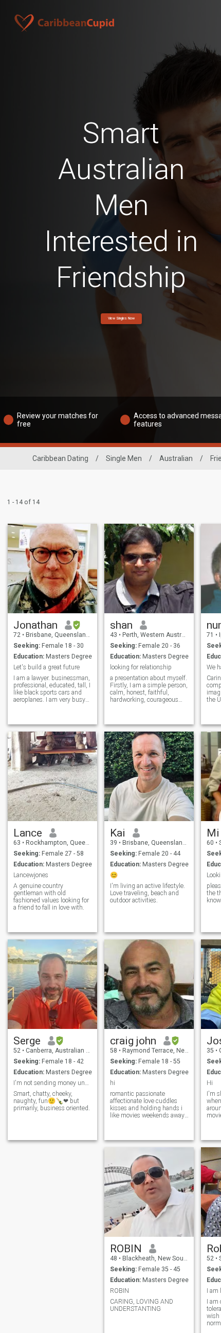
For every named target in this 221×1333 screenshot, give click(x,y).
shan (121, 625)
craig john (133, 1041)
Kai (117, 833)
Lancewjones (30, 875)
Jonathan (35, 625)
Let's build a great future (46, 667)
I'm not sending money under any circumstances (52, 1083)
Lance (27, 833)
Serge (27, 1041)
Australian (176, 458)
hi (112, 1083)
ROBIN (126, 1248)
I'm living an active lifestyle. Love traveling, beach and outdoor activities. (147, 893)
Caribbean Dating (60, 458)
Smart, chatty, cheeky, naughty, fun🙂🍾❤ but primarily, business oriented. (51, 1101)
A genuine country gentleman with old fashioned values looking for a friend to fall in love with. (51, 896)
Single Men (124, 458)
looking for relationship (141, 667)
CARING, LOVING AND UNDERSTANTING (141, 1305)
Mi (213, 833)
